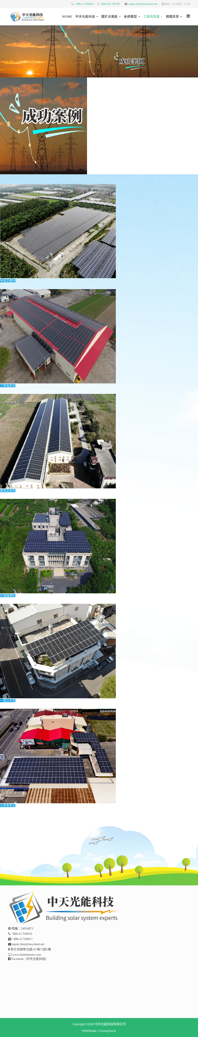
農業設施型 (7, 490)
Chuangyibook (107, 1030)
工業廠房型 (7, 385)
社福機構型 (7, 595)
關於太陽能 (109, 16)
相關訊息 (172, 16)
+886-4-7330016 (84, 3)
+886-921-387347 (110, 3)
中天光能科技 (85, 16)
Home (67, 16)
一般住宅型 (7, 700)
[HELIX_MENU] (188, 16)
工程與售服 (151, 16)
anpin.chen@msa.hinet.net (143, 3)
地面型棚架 (7, 280)
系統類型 (130, 16)
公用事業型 (7, 805)
